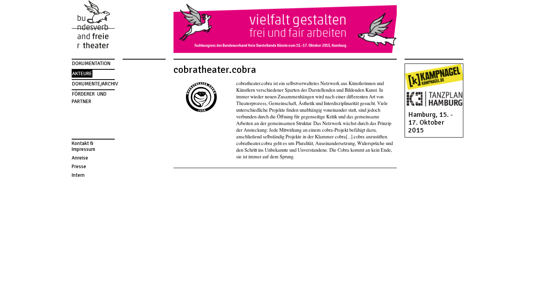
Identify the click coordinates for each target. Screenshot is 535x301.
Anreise (80, 158)
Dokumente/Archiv (95, 84)
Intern (78, 175)
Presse (79, 166)
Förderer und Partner (90, 98)
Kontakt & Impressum (83, 146)
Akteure (82, 74)
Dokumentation (91, 63)
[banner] (93, 25)
